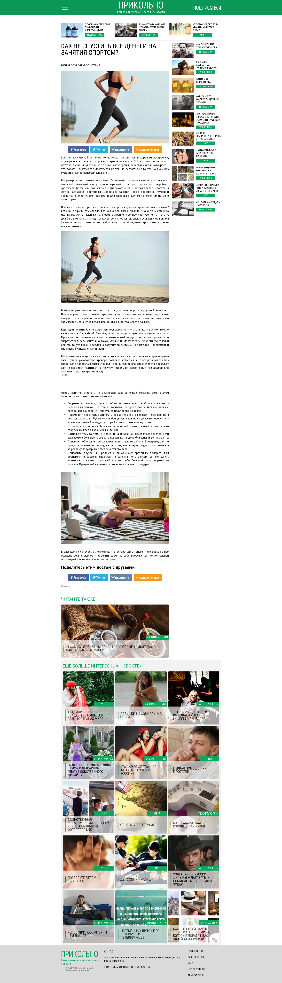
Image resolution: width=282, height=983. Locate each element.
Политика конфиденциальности (127, 967)
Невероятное (196, 969)
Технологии (196, 975)
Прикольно (195, 951)
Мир (190, 963)
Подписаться (207, 7)
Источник (65, 586)
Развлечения (196, 957)
